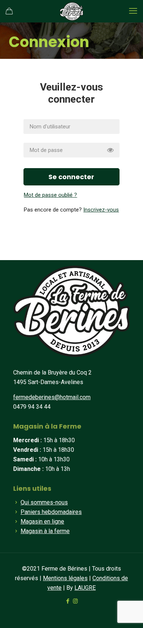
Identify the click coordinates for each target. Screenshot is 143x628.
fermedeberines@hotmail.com (52, 397)
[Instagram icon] (75, 601)
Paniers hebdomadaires (51, 511)
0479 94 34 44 (32, 406)
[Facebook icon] (67, 601)
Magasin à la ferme (45, 531)
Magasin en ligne (42, 521)
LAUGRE (85, 587)
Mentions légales (65, 578)
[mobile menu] (133, 11)
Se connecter (71, 176)
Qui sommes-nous (44, 502)
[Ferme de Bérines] (71, 11)
